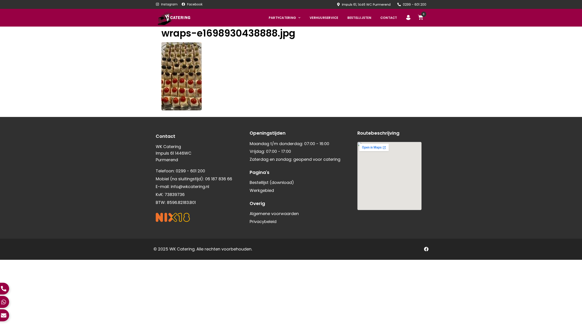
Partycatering (282, 17)
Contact (388, 17)
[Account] (408, 17)
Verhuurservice (324, 17)
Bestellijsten (359, 17)
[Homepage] (181, 17)
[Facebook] (426, 249)
